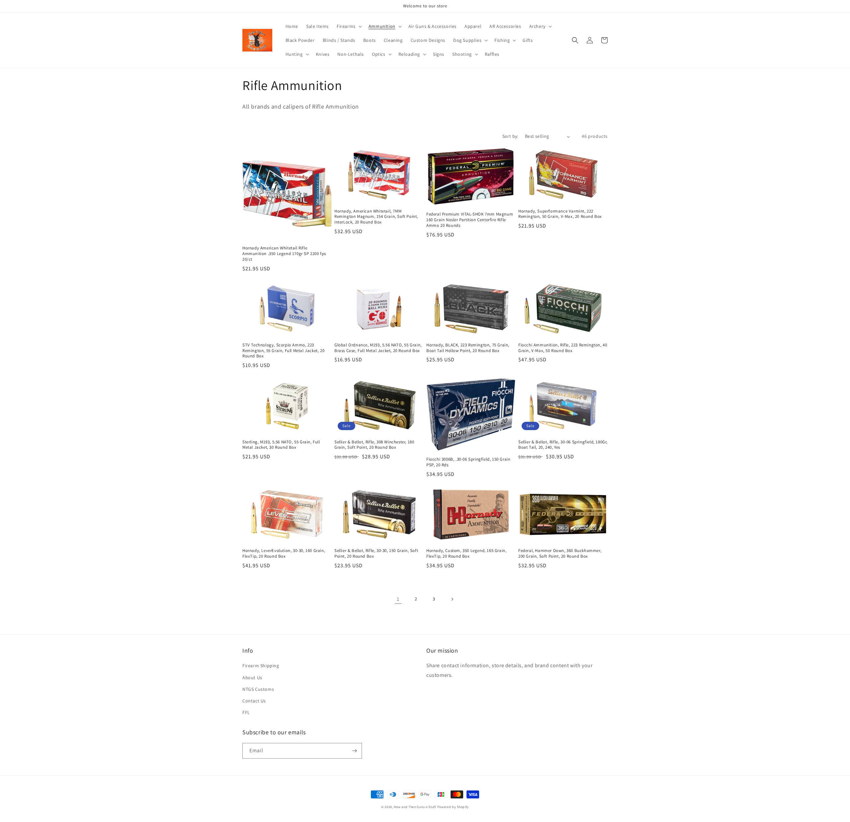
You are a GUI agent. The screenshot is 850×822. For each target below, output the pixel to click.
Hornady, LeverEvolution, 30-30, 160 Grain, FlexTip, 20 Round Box (283, 553)
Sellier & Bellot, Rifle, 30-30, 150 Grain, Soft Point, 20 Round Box (376, 553)
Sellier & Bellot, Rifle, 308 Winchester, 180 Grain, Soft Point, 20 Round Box (374, 444)
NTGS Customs (258, 689)
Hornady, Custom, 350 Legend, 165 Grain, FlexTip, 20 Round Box (466, 553)
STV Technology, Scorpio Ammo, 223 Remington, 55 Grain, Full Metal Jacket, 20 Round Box (283, 350)
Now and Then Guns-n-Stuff (415, 807)
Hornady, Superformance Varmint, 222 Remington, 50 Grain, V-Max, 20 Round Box (560, 214)
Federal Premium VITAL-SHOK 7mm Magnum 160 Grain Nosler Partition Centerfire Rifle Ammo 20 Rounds (469, 220)
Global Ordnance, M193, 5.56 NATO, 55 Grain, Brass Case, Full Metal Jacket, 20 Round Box (378, 347)
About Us (252, 678)
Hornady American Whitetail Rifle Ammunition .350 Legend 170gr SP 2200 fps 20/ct (284, 253)
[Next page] (452, 599)
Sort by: (510, 136)
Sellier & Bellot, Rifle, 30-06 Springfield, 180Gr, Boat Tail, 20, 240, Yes (563, 444)
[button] (349, 26)
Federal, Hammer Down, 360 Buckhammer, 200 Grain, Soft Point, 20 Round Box (559, 553)
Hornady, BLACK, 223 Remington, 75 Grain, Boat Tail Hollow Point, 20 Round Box (467, 347)
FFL (246, 712)
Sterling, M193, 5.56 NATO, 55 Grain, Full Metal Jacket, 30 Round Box (281, 444)
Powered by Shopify (453, 807)
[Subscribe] (354, 751)
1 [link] (398, 598)
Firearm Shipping (260, 666)
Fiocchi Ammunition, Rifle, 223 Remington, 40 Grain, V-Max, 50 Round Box (562, 347)
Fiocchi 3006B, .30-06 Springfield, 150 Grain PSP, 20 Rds (468, 462)
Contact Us (254, 701)
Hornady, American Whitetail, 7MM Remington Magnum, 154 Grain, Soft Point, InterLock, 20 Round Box (376, 217)
